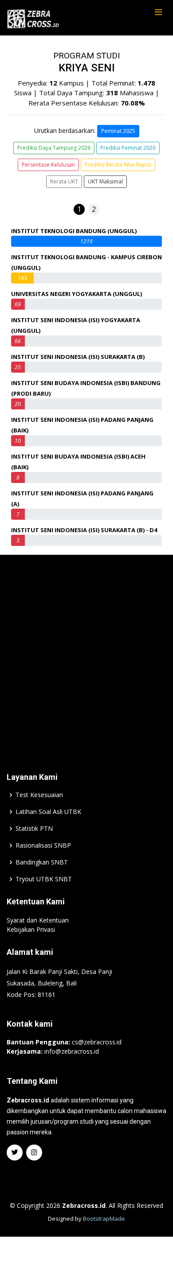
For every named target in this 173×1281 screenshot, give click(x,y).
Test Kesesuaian (39, 795)
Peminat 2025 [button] (118, 131)
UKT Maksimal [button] (105, 181)
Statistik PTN (34, 828)
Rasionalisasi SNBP (43, 845)
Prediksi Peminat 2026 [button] (128, 148)
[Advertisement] (86, 650)
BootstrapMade (104, 1219)
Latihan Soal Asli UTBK (48, 812)
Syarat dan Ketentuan (38, 920)
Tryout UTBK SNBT (44, 879)
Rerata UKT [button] (64, 181)
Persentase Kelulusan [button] (48, 164)
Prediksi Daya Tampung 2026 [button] (53, 148)
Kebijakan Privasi (31, 929)
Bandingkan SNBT (42, 862)
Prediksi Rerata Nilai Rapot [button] (118, 164)
